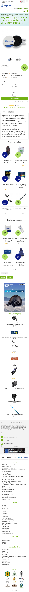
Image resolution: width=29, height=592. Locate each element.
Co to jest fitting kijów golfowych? (8, 464)
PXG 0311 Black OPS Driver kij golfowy (14, 401)
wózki (21, 427)
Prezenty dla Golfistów (6, 515)
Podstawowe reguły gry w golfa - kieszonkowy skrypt (21, 161)
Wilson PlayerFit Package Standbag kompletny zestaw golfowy (14, 375)
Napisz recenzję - (15, 107)
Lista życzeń (4, 542)
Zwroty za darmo (5, 559)
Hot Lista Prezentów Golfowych (8, 468)
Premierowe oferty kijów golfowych (9, 497)
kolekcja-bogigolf (4, 273)
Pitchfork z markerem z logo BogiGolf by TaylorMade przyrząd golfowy (21, 240)
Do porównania (25, 101)
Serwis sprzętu (5, 516)
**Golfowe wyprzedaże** (7, 518)
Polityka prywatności (6, 562)
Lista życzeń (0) (4, 1)
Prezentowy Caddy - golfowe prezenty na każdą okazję (13, 469)
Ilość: (14, 92)
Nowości (4, 524)
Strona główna (3, 14)
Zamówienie (4, 2)
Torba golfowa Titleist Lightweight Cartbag (7, 161)
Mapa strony (4, 554)
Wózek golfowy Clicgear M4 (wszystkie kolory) (8, 209)
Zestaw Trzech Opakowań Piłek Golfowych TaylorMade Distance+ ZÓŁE (14, 337)
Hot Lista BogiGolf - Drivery (7, 494)
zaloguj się (20, 8)
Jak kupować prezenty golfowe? (8, 492)
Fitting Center (4, 10)
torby (11, 428)
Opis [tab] (4, 111)
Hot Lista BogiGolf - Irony (7, 496)
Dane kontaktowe (5, 549)
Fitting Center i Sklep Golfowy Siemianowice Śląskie (13, 476)
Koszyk (12, 1)
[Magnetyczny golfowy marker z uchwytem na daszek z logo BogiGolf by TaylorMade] (10, 59)
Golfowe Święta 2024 (6, 466)
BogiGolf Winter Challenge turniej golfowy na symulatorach (14, 556)
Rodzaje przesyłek (6, 557)
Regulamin (4, 561)
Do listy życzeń (18, 101)
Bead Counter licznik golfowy (21, 208)
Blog (10, 10)
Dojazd (3, 551)
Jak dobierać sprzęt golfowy (7, 491)
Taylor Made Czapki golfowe (17, 86)
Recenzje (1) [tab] (11, 112)
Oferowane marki (5, 528)
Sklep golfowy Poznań (6, 473)
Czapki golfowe (14, 84)
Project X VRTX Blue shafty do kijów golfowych (14, 414)
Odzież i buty (13, 81)
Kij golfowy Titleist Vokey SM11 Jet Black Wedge (14, 324)
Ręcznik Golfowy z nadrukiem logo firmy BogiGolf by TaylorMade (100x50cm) (8, 265)
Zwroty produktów (5, 552)
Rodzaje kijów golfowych (7, 471)
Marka (7, 14)
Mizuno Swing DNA (6, 531)
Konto (9, 1)
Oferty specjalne (5, 526)
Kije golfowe (4, 505)
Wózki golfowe (5, 508)
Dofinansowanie (5, 564)
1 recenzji (18, 105)
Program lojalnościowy (6, 487)
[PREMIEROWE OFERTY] (7, 520)
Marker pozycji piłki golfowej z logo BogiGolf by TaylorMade (8, 240)
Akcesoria (4, 511)
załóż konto (26, 8)
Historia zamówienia (6, 540)
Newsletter (4, 543)
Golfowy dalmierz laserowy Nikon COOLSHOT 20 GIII (14, 388)
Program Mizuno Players (7, 483)
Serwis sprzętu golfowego (7, 533)
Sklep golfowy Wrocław (7, 474)
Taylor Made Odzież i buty (16, 82)
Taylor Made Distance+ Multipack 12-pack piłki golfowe (21, 186)
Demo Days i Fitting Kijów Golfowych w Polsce (11, 481)
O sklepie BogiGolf (6, 499)
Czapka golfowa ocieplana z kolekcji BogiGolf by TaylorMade (21, 264)
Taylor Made (11, 14)
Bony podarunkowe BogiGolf (8, 489)
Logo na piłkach (5, 529)
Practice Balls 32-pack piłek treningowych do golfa (8, 185)
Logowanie (4, 538)
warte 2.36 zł (15, 77)
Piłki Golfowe (4, 513)
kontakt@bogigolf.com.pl (8, 443)
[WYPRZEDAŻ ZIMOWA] (7, 521)
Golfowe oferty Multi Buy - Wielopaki (9, 523)
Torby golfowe (5, 506)
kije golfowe (24, 427)
